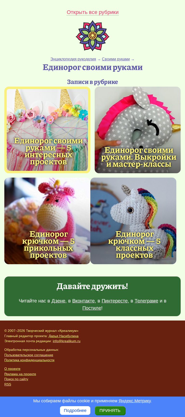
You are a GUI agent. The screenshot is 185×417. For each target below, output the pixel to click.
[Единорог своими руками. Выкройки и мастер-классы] (138, 130)
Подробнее (75, 410)
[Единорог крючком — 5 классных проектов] (133, 221)
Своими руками (116, 59)
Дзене (58, 300)
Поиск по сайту (16, 379)
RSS (7, 384)
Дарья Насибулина (64, 336)
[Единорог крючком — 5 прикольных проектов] (47, 221)
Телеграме (146, 300)
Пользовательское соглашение (28, 355)
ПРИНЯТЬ (109, 410)
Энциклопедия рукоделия (73, 59)
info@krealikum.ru (66, 341)
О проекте (12, 369)
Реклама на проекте (20, 374)
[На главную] (92, 49)
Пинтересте (115, 300)
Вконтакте (83, 300)
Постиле (91, 308)
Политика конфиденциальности (29, 360)
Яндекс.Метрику (135, 400)
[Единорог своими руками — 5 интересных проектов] (47, 130)
